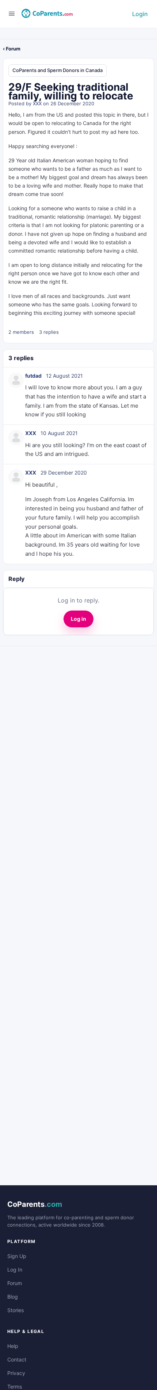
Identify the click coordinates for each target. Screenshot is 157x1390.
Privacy (16, 1373)
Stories (15, 1310)
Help (12, 1346)
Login (140, 14)
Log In (14, 1269)
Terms (14, 1386)
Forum (14, 1283)
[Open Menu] (11, 13)
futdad (33, 376)
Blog (12, 1296)
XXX (37, 103)
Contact (16, 1359)
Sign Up (16, 1256)
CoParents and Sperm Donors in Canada (57, 70)
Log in (78, 619)
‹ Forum (11, 49)
